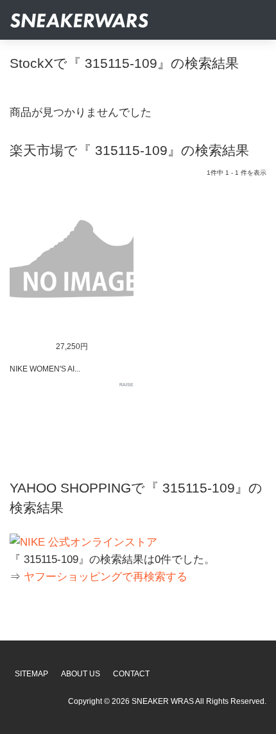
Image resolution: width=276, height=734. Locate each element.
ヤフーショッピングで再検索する (105, 577)
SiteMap (31, 673)
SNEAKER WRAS (163, 701)
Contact (131, 673)
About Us (80, 673)
